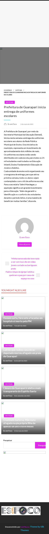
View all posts (24, 244)
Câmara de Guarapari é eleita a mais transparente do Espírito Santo (22, 390)
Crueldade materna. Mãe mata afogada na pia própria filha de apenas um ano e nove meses (19, 423)
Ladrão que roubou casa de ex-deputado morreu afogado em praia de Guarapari (22, 353)
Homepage (8, 90)
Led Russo (25, 527)
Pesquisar (7, 440)
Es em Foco (12, 124)
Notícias (18, 90)
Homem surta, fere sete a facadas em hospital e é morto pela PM (23, 320)
